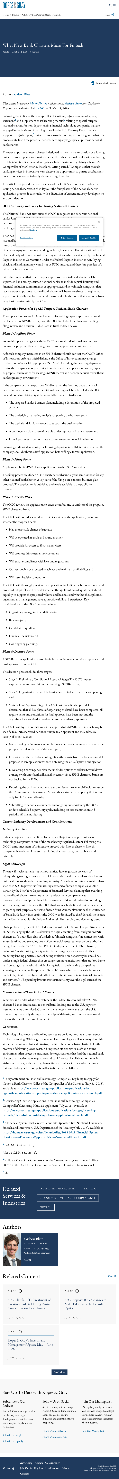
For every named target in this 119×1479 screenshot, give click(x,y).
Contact (24, 1473)
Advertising (26, 1462)
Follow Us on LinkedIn (54, 1430)
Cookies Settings (26, 238)
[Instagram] (3, 1468)
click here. (33, 230)
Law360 (39, 108)
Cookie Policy (52, 1462)
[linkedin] (8, 1468)
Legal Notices (52, 1468)
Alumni (39, 1462)
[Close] (99, 221)
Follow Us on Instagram (55, 1436)
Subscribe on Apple (12, 1435)
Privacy (65, 1468)
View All (112, 1276)
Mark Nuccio (38, 103)
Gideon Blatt (22, 94)
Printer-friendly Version (106, 82)
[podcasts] (13, 1468)
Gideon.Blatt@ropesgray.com (37, 1252)
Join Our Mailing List (93, 1430)
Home (6, 14)
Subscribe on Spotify (13, 1441)
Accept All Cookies (89, 238)
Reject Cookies (67, 238)
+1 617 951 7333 (41, 1248)
